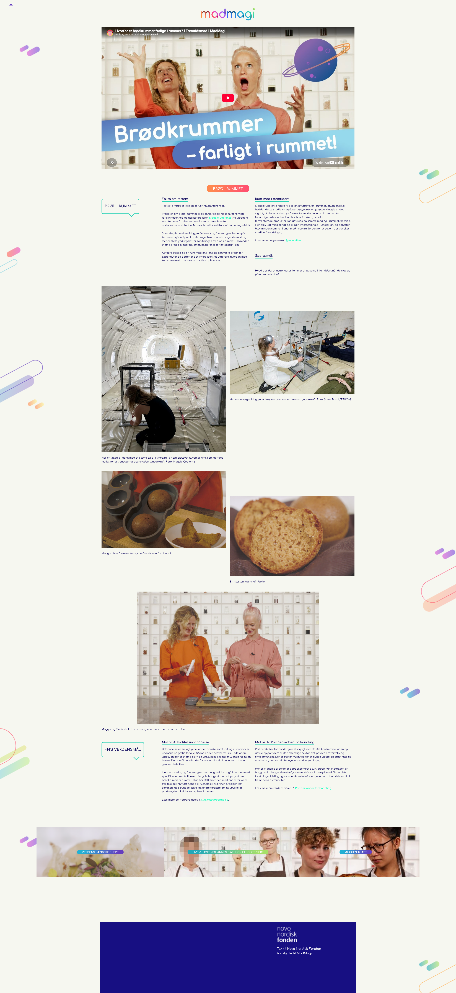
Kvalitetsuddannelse (214, 799)
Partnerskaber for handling (313, 788)
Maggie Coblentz (220, 217)
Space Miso (293, 240)
